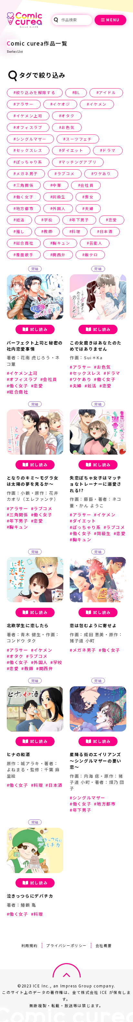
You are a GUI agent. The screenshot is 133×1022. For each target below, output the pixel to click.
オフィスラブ (29, 127)
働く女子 (25, 196)
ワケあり (102, 173)
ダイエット (72, 150)
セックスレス (29, 150)
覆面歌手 (25, 254)
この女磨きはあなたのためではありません (96, 346)
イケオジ (61, 104)
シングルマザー (31, 139)
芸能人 (96, 243)
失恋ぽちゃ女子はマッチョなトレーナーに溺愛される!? (96, 484)
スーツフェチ (79, 139)
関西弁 (59, 254)
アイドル (107, 92)
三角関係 (25, 185)
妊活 (20, 219)
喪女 (89, 196)
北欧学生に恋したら (28, 625)
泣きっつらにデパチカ (30, 896)
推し (20, 231)
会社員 (87, 185)
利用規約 (29, 945)
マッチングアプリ (79, 161)
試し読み (39, 329)
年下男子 (80, 219)
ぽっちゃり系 (29, 161)
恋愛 (112, 219)
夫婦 (89, 208)
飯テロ (91, 254)
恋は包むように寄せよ (93, 625)
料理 (76, 231)
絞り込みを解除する (36, 92)
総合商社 (25, 243)
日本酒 (106, 231)
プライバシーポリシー (66, 945)
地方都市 (25, 208)
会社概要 (104, 945)
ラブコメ (66, 173)
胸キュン (61, 243)
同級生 (59, 196)
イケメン (98, 104)
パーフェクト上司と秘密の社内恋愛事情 (35, 346)
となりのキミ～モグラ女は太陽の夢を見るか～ (33, 481)
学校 (48, 219)
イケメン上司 (29, 115)
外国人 (59, 208)
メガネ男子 (27, 173)
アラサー (25, 104)
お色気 (68, 127)
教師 (48, 231)
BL (77, 92)
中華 (57, 185)
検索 (56, 20)
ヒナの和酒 (18, 754)
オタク (68, 115)
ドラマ (109, 150)
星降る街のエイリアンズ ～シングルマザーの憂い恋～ (96, 760)
